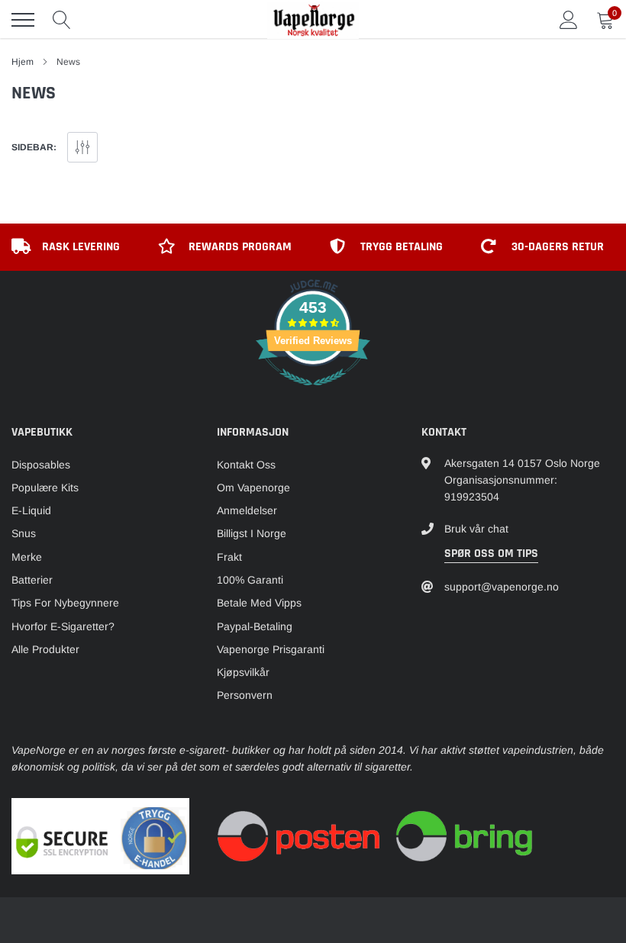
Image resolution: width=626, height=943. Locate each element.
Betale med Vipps (259, 603)
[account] (569, 20)
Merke (26, 557)
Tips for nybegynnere (65, 603)
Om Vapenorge (253, 487)
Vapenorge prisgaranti (270, 649)
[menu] (22, 19)
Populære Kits (45, 487)
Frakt (229, 557)
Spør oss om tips (491, 554)
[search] (62, 20)
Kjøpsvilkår (243, 672)
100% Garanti (250, 580)
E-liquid (31, 510)
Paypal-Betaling (254, 626)
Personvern (245, 695)
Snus (23, 533)
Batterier (32, 580)
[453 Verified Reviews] (313, 394)
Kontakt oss (246, 465)
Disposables (40, 465)
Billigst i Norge (251, 533)
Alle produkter (45, 649)
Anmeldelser (247, 510)
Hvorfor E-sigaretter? (63, 626)
